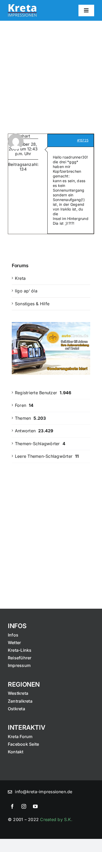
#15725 (82, 140)
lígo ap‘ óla (26, 290)
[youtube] (35, 806)
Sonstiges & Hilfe (32, 303)
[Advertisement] (51, 74)
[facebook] (12, 806)
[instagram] (23, 806)
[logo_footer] (22, 6)
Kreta (20, 278)
